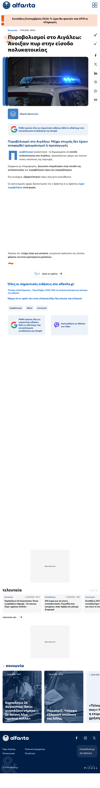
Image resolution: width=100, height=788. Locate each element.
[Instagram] (85, 738)
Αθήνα (29, 308)
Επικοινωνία (9, 753)
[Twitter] (96, 64)
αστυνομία (42, 308)
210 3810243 (86, 753)
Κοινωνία (12, 30)
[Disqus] (50, 377)
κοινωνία (15, 665)
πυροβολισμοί (16, 308)
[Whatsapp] (96, 91)
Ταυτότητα (30, 753)
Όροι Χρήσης (9, 749)
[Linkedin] (96, 73)
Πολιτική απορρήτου (35, 749)
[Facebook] (96, 55)
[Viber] (96, 82)
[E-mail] (96, 100)
